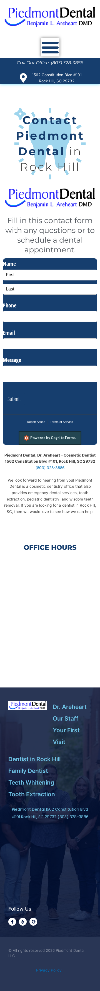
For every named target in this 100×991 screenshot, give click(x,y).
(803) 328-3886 (50, 467)
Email (9, 332)
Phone (9, 305)
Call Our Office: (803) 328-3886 (50, 62)
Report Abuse (36, 421)
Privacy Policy (50, 970)
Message (12, 360)
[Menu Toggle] (50, 47)
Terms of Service (61, 421)
